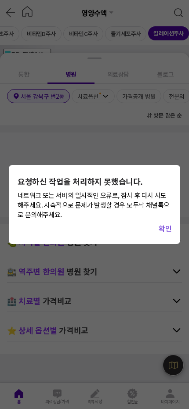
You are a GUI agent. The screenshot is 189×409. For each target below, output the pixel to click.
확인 (165, 228)
